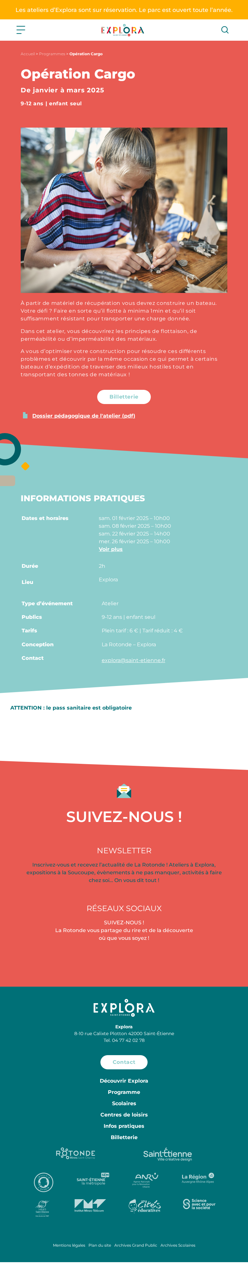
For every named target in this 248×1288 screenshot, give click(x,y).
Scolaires (124, 1103)
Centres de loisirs (124, 1115)
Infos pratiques (124, 1126)
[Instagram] (124, 959)
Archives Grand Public (135, 1245)
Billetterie (124, 1137)
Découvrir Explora (124, 1081)
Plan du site (99, 1245)
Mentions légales (69, 1245)
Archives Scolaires (177, 1245)
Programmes (52, 53)
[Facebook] (37, 959)
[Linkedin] (210, 959)
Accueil (28, 53)
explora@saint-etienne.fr (133, 660)
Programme (124, 1092)
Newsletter (124, 850)
